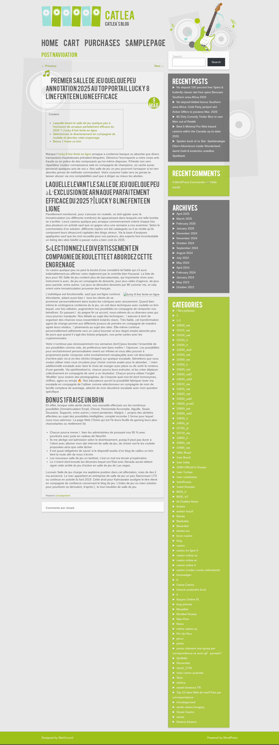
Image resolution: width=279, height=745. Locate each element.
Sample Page (145, 42)
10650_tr (182, 418)
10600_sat (183, 408)
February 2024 (186, 272)
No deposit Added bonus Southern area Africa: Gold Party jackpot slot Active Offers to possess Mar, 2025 (196, 106)
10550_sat (183, 393)
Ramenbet (183, 663)
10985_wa (183, 447)
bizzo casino (184, 535)
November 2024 (186, 238)
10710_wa (183, 433)
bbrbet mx (183, 530)
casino (180, 545)
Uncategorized (63, 495)
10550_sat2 (184, 398)
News (180, 623)
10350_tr (182, 364)
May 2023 (182, 282)
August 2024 (184, 253)
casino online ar (186, 560)
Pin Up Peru (184, 633)
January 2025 (185, 228)
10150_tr (182, 340)
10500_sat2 (184, 374)
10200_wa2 (184, 349)
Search (177, 56)
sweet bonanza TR (188, 687)
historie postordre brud (191, 589)
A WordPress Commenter (188, 182)
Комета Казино (186, 721)
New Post (182, 619)
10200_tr (182, 344)
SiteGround (65, 737)
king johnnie (184, 604)
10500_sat (183, 369)
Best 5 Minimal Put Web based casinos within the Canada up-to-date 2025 (196, 131)
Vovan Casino (185, 712)
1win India (183, 462)
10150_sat (183, 335)
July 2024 (182, 257)
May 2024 (182, 262)
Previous (48, 66)
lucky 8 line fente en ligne (74, 154)
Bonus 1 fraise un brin (67, 141)
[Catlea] (73, 14)
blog (179, 540)
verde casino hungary (190, 707)
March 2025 (184, 218)
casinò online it (186, 565)
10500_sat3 (184, 379)
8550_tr (181, 491)
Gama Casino (185, 584)
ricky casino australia (189, 672)
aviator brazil (184, 511)
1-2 (178, 320)
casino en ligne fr (187, 550)
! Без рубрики (185, 310)
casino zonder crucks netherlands (198, 570)
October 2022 (185, 287)
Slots (179, 677)
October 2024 (185, 243)
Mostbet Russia (186, 614)
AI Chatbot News (187, 501)
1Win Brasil (183, 452)
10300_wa (183, 359)
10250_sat (183, 354)
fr (177, 579)
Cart (71, 42)
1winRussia (183, 482)
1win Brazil (183, 457)
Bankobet (182, 521)
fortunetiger (183, 575)
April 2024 (183, 267)
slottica (180, 682)
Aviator (180, 506)
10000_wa (183, 325)
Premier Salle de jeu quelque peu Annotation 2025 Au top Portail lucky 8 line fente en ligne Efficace (98, 88)
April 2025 (183, 213)
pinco (179, 638)
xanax (180, 716)
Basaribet (182, 526)
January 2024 (185, 277)
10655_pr (182, 423)
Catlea (120, 14)
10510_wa (183, 384)
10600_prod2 (185, 403)
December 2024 (186, 233)
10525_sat (183, 389)
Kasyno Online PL (188, 599)
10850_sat (183, 442)
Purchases (102, 42)
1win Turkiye (184, 472)
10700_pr (182, 428)
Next (159, 66)
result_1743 (184, 668)
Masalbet (182, 609)
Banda (180, 516)
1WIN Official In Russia (191, 467)
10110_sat (183, 330)
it (177, 594)
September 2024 (187, 248)
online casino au (187, 628)
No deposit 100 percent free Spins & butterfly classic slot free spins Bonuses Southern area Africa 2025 (197, 92)
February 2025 (186, 223)
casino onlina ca (186, 555)
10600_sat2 (184, 413)
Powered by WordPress (222, 737)
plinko (180, 643)
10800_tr (182, 437)
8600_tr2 (182, 496)
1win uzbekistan (186, 477)
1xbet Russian (185, 486)
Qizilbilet (181, 658)
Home (49, 42)
